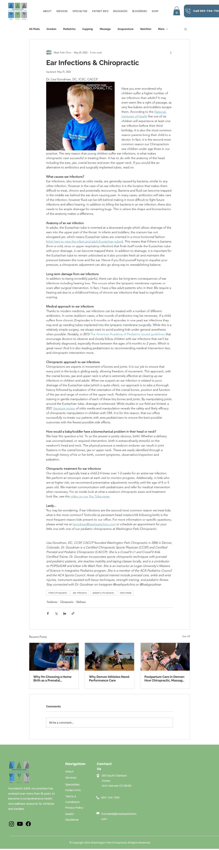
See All (186, 636)
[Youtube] (20, 823)
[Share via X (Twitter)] (56, 613)
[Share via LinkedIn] (64, 613)
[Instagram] (11, 823)
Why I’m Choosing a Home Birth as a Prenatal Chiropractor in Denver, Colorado (52, 678)
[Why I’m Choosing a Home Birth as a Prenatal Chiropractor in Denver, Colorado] (54, 657)
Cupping (87, 29)
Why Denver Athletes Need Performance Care (109, 678)
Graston (51, 29)
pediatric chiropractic (103, 592)
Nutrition (145, 29)
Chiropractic (66, 601)
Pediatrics (69, 29)
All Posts (34, 29)
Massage (105, 29)
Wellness (81, 601)
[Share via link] (73, 613)
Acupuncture (125, 29)
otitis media (125, 592)
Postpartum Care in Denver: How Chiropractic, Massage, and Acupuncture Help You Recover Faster (164, 678)
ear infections (80, 592)
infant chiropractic (57, 592)
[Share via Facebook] (47, 613)
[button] (100, 11)
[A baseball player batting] (109, 657)
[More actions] (171, 52)
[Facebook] (28, 823)
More (161, 29)
